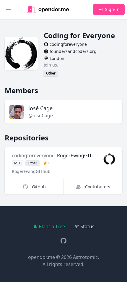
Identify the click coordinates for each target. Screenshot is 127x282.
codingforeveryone (33, 155)
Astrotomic (85, 257)
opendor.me (41, 257)
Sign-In (112, 9)
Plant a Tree (52, 226)
